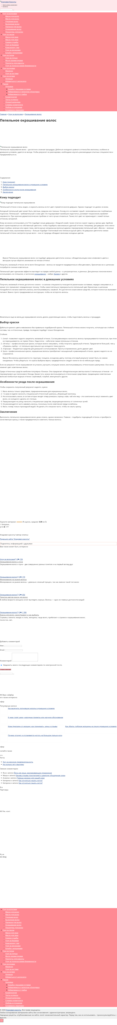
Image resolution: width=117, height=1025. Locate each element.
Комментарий (5, 661)
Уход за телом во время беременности (20, 66)
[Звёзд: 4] (20, 521)
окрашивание (40, 274)
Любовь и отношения (13, 107)
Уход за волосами (10, 14)
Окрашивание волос (13, 29)
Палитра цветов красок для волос (14, 597)
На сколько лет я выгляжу (13, 764)
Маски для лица (11, 37)
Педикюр (9, 79)
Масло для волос (12, 19)
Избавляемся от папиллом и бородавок (24, 92)
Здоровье (9, 87)
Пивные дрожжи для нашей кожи (31, 778)
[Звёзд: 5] (21, 521)
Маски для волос (12, 16)
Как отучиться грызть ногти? (31, 780)
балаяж (57, 274)
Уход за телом (8, 55)
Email (2, 650)
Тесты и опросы (11, 100)
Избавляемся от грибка (17, 94)
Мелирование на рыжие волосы (13, 579)
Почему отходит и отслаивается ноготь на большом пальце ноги (35, 735)
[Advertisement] (40, 134)
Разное (5, 84)
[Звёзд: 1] (17, 521)
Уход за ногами (9, 76)
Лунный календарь (12, 102)
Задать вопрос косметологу (10, 5)
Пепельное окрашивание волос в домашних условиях (25, 184)
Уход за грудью (11, 58)
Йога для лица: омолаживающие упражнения (33, 773)
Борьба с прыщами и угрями (19, 89)
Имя (1, 645)
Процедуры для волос (14, 32)
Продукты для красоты (14, 63)
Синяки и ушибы (11, 42)
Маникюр (9, 71)
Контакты (5, 6)
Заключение (8, 192)
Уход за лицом (8, 34)
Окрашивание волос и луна (11, 562)
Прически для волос (13, 27)
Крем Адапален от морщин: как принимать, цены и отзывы (32, 726)
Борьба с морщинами (13, 53)
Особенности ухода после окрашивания (19, 189)
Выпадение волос (12, 24)
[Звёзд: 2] (18, 521)
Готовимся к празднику (14, 110)
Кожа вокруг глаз (12, 48)
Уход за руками (9, 68)
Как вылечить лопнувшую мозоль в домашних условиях (31, 708)
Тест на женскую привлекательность (18, 762)
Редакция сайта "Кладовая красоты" (15, 539)
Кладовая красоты (13, 1010)
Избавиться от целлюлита (15, 81)
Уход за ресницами (13, 50)
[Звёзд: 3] (19, 521)
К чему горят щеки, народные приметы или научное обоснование (35, 717)
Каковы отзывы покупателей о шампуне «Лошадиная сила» (40, 775)
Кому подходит (9, 182)
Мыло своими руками (14, 61)
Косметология (11, 97)
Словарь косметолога (14, 105)
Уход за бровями (12, 45)
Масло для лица (11, 40)
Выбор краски (8, 187)
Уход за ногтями (11, 74)
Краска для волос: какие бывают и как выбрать (19, 615)
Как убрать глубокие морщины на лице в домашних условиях (91, 726)
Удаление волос (11, 22)
